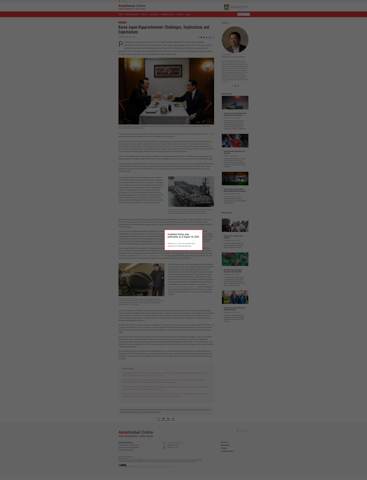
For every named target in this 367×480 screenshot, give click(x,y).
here (176, 243)
